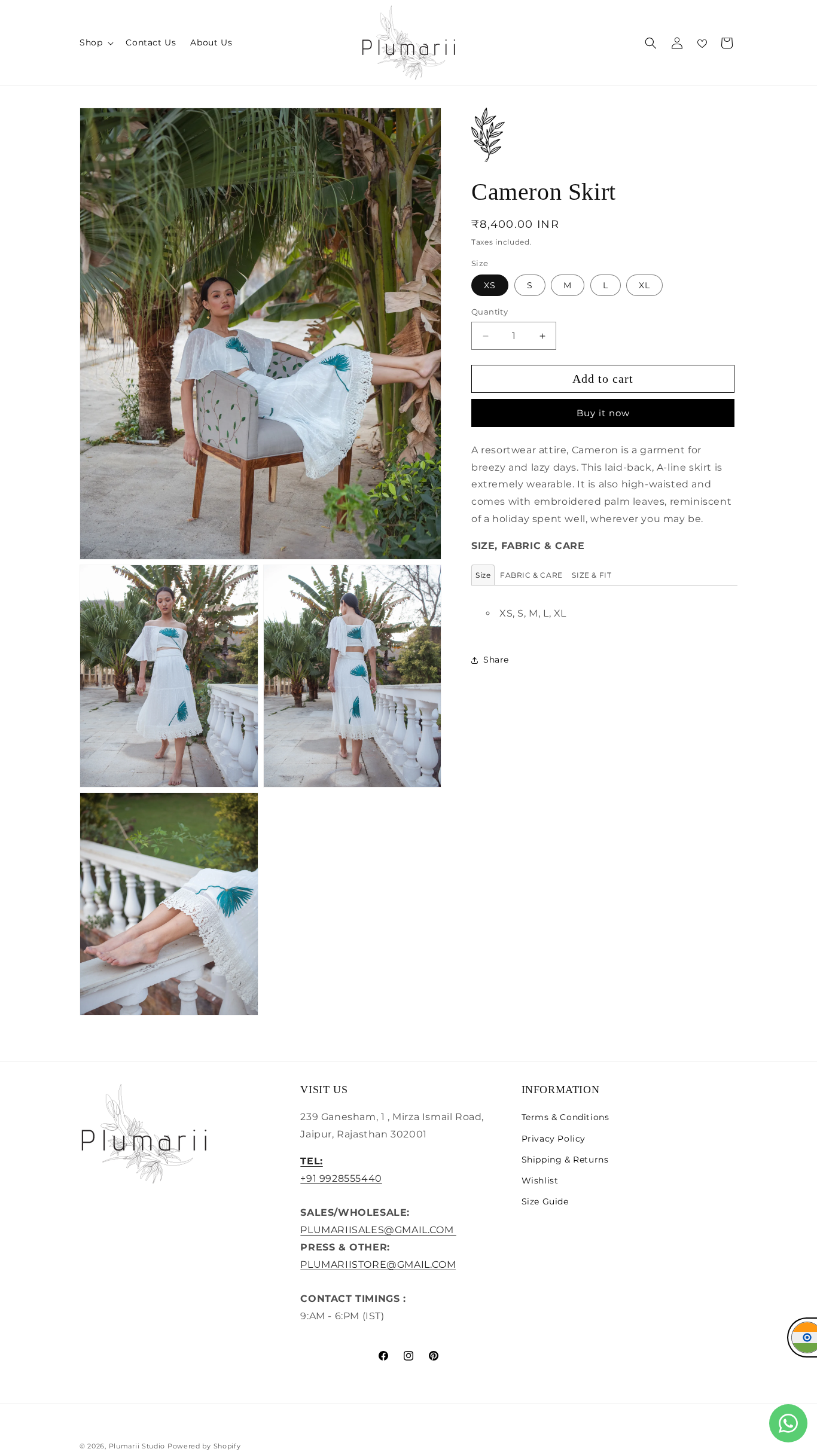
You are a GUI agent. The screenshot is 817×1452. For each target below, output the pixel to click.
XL (644, 285)
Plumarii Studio (137, 1446)
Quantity (489, 312)
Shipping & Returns (565, 1159)
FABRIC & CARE (531, 575)
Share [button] (496, 660)
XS (490, 285)
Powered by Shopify (204, 1446)
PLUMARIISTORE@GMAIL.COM (378, 1264)
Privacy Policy (554, 1138)
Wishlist (540, 1180)
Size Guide (545, 1201)
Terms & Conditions (565, 1117)
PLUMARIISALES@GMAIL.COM (378, 1230)
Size (482, 575)
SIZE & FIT (591, 575)
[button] (95, 42)
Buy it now (603, 413)
